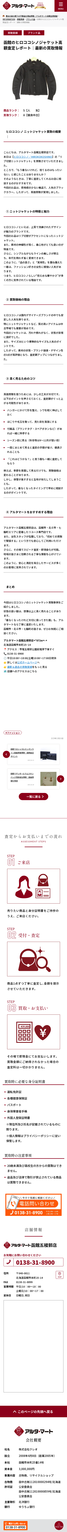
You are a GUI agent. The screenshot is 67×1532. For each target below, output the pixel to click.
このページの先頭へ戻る (35, 1411)
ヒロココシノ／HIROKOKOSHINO (33, 157)
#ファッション (13, 732)
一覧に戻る (33, 796)
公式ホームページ (27, 662)
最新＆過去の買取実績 (19, 667)
